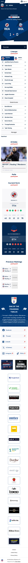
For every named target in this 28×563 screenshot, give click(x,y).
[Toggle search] (25, 5)
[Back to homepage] (2, 5)
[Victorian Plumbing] (14, 388)
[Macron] (14, 408)
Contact (14, 549)
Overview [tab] (6, 47)
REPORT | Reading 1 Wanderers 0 (14, 165)
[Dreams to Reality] (14, 510)
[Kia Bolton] (14, 439)
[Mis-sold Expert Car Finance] (14, 541)
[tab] (7, 58)
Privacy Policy (14, 555)
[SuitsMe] (14, 520)
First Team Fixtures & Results (11, 8)
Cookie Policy (14, 552)
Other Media (17, 561)
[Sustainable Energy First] (14, 450)
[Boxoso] (14, 491)
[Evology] (14, 470)
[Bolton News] (14, 531)
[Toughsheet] (14, 378)
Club (2, 1)
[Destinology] (14, 500)
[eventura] (14, 418)
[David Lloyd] (14, 460)
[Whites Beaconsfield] (14, 480)
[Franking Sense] (14, 398)
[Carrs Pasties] (14, 429)
